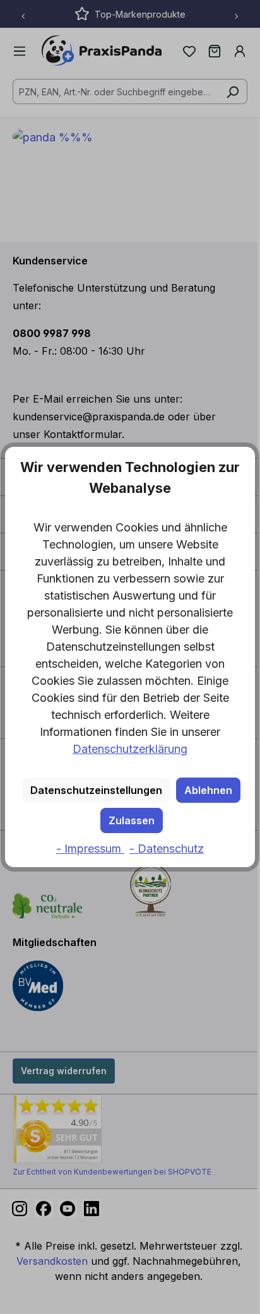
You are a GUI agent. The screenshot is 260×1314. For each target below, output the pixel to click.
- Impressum (90, 848)
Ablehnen (208, 790)
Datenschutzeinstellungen (96, 790)
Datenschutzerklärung (130, 748)
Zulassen (132, 820)
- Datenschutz (166, 848)
